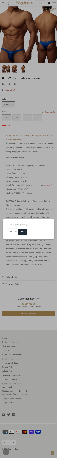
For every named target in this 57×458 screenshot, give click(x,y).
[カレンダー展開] (6, 452)
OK (22, 231)
